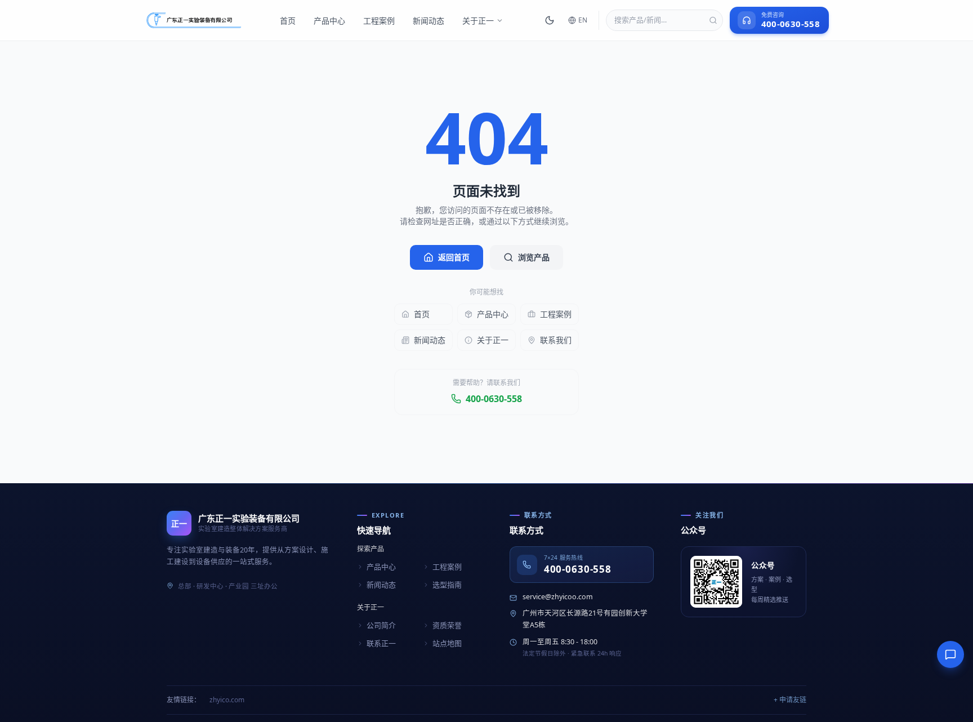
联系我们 (556, 340)
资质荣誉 (447, 625)
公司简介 (381, 625)
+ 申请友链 (790, 700)
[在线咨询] (950, 654)
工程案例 (379, 20)
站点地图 (447, 643)
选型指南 (447, 585)
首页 (288, 20)
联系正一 (381, 643)
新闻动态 (428, 20)
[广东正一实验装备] (193, 20)
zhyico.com (226, 700)
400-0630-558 (494, 399)
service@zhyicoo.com (558, 596)
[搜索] (713, 20)
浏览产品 (534, 257)
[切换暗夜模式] (549, 20)
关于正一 (478, 20)
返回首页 (454, 257)
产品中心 (329, 20)
